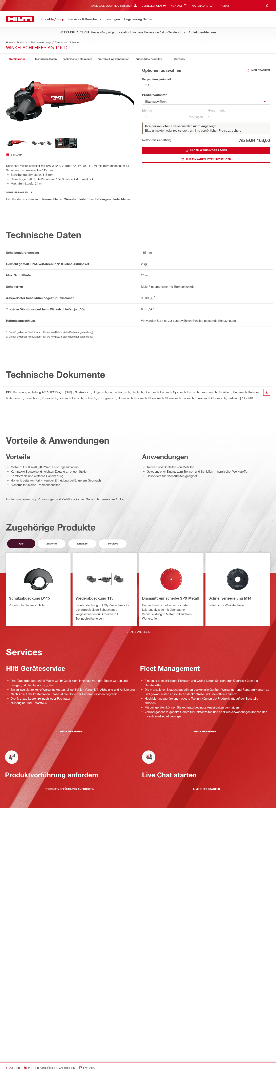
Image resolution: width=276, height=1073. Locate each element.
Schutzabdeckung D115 (29, 598)
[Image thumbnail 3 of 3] (66, 143)
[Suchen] (267, 5)
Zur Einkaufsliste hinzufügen (208, 159)
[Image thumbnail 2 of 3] (42, 143)
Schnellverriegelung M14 (230, 598)
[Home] (20, 19)
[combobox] (243, 5)
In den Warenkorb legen (208, 150)
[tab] (17, 59)
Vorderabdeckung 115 (94, 598)
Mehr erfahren (17, 192)
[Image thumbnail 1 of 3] (17, 143)
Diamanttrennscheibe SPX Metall (170, 598)
